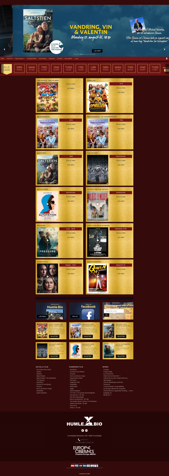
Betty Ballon (73, 386)
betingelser (81, 463)
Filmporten (106, 384)
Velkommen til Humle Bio (111, 376)
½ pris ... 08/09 (70, 229)
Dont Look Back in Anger (44, 388)
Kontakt (59, 58)
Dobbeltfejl (40, 391)
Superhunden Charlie (76, 378)
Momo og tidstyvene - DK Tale (79, 399)
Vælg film (9, 58)
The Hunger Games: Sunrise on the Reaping (83, 401)
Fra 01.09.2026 (120, 156)
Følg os (75, 316)
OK (106, 315)
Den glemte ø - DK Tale (77, 395)
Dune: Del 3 (73, 405)
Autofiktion (40, 382)
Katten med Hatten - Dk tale (78, 403)
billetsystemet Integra (86, 468)
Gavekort (52, 58)
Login (76, 58)
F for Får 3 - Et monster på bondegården (82, 393)
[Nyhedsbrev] (86, 430)
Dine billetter (68, 58)
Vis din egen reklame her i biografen (114, 388)
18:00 (71, 156)
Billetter (54, 336)
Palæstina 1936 (75, 382)
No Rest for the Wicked (44, 384)
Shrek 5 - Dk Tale (75, 407)
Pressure (39, 386)
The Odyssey (41, 380)
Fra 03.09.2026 (70, 192)
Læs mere (84, 51)
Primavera (73, 380)
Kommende (42, 58)
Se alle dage (70, 84)
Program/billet (31, 58)
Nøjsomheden (41, 376)
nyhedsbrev (74, 463)
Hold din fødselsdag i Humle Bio (113, 382)
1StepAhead (99, 468)
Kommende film (108, 374)
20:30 (71, 120)
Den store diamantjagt (77, 397)
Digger (72, 388)
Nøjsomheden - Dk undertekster (46, 378)
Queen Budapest (42, 393)
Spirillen (39, 372)
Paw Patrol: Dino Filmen (44, 369)
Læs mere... (43, 316)
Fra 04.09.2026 (120, 192)
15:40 (121, 120)
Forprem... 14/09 (71, 265)
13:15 (121, 84)
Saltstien (39, 374)
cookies (95, 463)
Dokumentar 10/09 (121, 229)
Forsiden (106, 369)
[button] (4, 49)
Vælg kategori (19, 58)
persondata (89, 463)
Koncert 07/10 (120, 265)
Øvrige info (106, 395)
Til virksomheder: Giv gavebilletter (113, 386)
